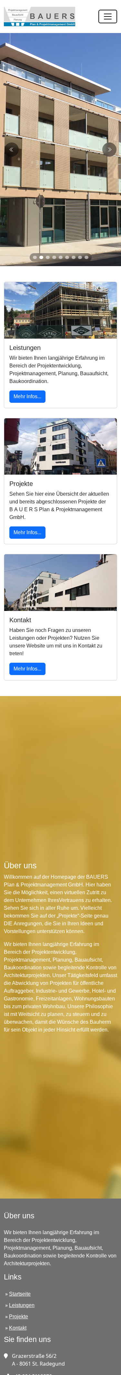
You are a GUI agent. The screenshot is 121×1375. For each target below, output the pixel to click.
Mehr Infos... (27, 396)
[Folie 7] (74, 257)
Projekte (18, 1316)
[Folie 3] (48, 257)
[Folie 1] (35, 257)
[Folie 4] (54, 257)
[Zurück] (109, 149)
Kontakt (17, 1328)
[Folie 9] (86, 257)
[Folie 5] (61, 257)
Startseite (20, 1294)
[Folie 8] (80, 257)
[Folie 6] (67, 257)
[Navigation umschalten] (107, 16)
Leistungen (22, 1305)
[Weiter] (12, 149)
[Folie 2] (41, 257)
